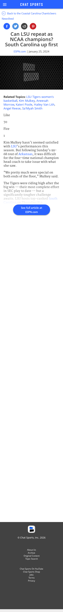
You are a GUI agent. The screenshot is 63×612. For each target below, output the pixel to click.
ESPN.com (20, 51)
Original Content (32, 555)
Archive (31, 552)
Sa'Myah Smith (32, 108)
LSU (14, 146)
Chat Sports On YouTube (31, 568)
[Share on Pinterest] (33, 26)
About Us (31, 549)
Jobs (32, 574)
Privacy (31, 580)
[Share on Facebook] (7, 26)
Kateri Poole (24, 104)
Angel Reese (12, 108)
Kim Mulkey (27, 101)
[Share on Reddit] (24, 26)
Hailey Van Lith (44, 104)
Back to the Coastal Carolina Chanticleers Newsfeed (29, 16)
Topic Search (31, 558)
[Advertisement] (31, 372)
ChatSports (31, 4)
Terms (32, 577)
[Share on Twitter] (15, 26)
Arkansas (25, 154)
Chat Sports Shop (31, 571)
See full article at (31, 210)
